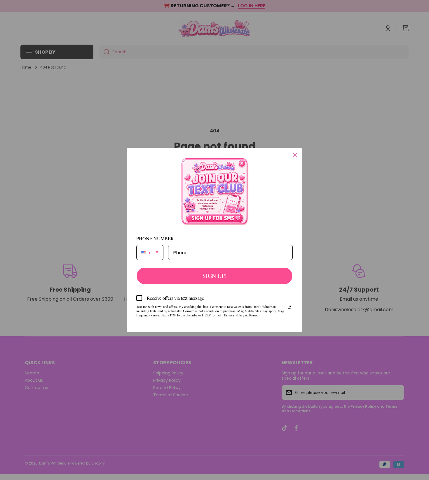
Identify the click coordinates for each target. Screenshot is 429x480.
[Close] (295, 155)
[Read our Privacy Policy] (289, 307)
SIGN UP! (215, 276)
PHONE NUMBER (155, 238)
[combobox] (149, 252)
